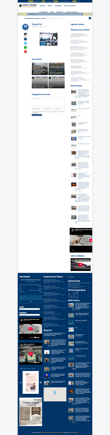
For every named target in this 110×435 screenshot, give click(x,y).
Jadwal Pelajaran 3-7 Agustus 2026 (78, 54)
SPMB (52, 12)
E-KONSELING (43, 12)
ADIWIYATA (59, 12)
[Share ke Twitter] (25, 43)
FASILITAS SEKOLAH (72, 12)
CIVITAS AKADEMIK (69, 5)
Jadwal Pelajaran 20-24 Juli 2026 (78, 72)
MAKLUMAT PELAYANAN (38, 87)
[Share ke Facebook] (25, 39)
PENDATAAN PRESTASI (76, 67)
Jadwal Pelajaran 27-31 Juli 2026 (77, 60)
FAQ (50, 87)
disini (34, 368)
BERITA (50, 5)
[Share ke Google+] (25, 52)
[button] (40, 382)
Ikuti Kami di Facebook (71, 277)
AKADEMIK (58, 5)
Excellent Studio (74, 432)
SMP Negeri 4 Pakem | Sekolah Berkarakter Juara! (51, 432)
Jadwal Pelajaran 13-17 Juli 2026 (77, 78)
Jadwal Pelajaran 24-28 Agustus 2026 (79, 34)
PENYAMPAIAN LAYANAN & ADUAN (34, 18)
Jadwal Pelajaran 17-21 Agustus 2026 (79, 41)
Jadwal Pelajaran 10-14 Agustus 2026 (79, 47)
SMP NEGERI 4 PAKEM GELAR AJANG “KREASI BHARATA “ (56, 73)
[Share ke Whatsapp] (25, 47)
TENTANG (42, 5)
